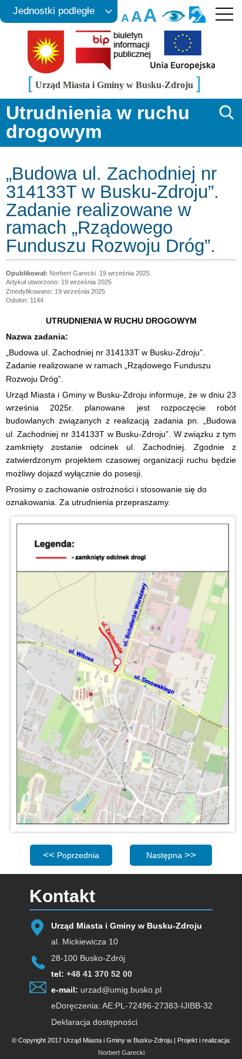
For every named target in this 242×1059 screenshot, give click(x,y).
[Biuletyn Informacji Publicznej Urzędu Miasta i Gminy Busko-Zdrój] (113, 67)
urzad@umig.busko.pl (121, 989)
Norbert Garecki (121, 1052)
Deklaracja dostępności (94, 1022)
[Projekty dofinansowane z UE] (182, 67)
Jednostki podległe (54, 10)
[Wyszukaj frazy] (225, 118)
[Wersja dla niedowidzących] (172, 19)
